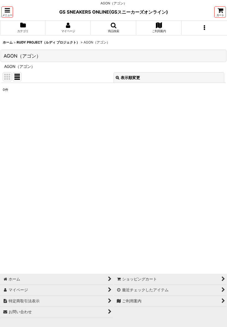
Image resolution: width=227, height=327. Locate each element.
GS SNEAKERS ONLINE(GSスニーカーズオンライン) (113, 12)
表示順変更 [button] (130, 77)
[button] (7, 12)
